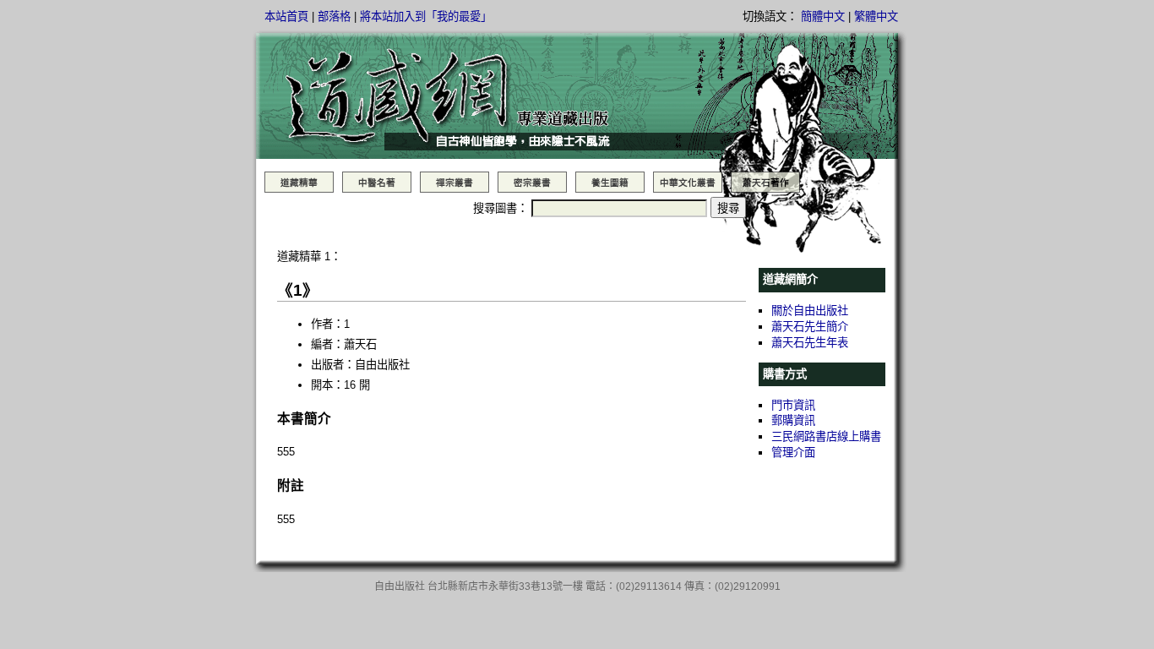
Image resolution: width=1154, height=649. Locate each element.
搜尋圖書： (500, 208)
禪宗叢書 (454, 182)
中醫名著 (376, 182)
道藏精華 (299, 182)
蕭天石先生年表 (809, 342)
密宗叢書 (532, 182)
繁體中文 (876, 16)
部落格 (334, 16)
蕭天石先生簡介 (809, 326)
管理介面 (793, 452)
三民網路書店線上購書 (826, 436)
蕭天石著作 (766, 182)
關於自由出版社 (809, 310)
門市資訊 (793, 405)
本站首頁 (286, 16)
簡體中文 (823, 16)
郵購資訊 (793, 420)
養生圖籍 (610, 182)
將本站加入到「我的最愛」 (426, 16)
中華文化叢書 (688, 182)
